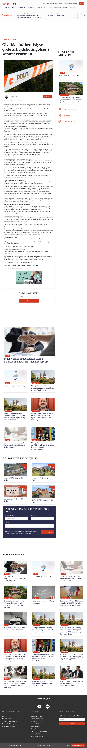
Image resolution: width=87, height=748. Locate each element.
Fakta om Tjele (35, 724)
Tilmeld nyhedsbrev (78, 745)
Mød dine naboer (54, 8)
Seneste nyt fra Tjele (36, 716)
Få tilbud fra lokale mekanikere (40, 734)
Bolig (14, 8)
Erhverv (22, 8)
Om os (4, 716)
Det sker (31, 8)
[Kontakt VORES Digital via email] (48, 706)
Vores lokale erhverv (37, 719)
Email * (33, 515)
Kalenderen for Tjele (37, 721)
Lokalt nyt (41, 8)
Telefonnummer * (10, 515)
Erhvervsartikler (35, 726)
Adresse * (7, 523)
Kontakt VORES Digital (9, 724)
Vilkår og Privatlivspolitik (10, 721)
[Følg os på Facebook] (39, 706)
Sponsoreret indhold (37, 736)
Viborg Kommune (36, 729)
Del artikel (46, 96)
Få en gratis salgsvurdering (39, 731)
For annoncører (6, 719)
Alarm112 (6, 8)
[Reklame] (29, 277)
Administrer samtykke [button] (8, 726)
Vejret (72, 8)
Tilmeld (82, 3)
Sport (65, 8)
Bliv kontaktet (47, 532)
